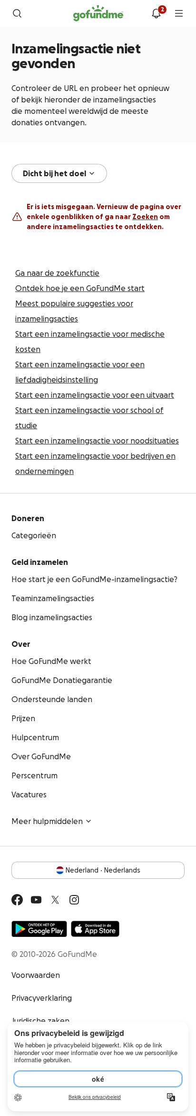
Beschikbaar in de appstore (95, 929)
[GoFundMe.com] (98, 13)
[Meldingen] (156, 13)
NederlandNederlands (103, 870)
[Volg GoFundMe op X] (55, 899)
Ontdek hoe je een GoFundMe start (80, 288)
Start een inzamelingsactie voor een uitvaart (94, 395)
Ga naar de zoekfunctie (57, 273)
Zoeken (145, 217)
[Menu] (178, 13)
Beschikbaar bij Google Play (39, 929)
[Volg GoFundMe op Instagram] (74, 899)
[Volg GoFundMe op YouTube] (36, 899)
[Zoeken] (17, 13)
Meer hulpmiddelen (47, 821)
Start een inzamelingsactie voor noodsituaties (97, 440)
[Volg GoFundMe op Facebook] (17, 899)
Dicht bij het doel (54, 173)
